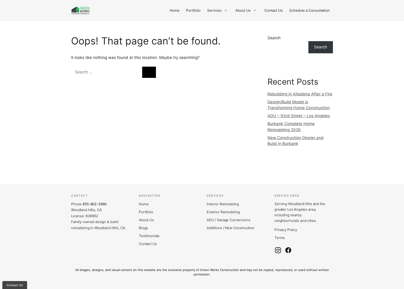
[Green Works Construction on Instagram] (277, 250)
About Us (243, 10)
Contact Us (273, 10)
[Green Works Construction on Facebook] (288, 250)
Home (175, 10)
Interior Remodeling (223, 204)
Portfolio (193, 10)
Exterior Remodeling (223, 212)
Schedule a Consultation (309, 10)
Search (274, 38)
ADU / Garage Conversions (228, 220)
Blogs (143, 228)
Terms (279, 237)
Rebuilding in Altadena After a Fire (299, 94)
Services (214, 10)
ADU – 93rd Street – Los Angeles (298, 115)
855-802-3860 (95, 204)
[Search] (149, 72)
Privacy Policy (285, 230)
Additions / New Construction (230, 228)
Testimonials (149, 236)
